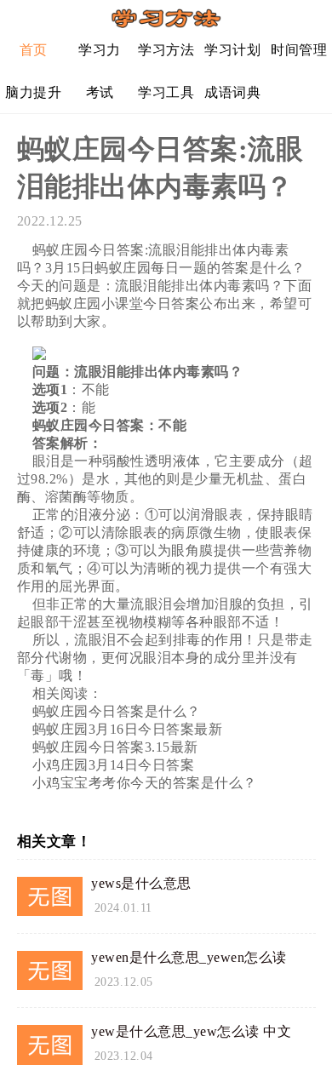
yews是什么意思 (141, 883)
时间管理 (299, 50)
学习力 (99, 50)
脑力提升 (33, 92)
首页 (34, 50)
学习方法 (166, 50)
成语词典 (232, 92)
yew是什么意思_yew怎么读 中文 (191, 1031)
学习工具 (166, 92)
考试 (100, 92)
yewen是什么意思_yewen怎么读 (189, 957)
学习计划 (232, 50)
